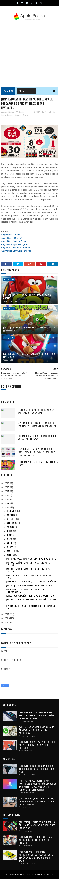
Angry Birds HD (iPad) (11, 238)
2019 (7, 483)
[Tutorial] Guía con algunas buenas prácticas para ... (32, 600)
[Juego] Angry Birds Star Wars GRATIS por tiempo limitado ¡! (29, 355)
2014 (7, 503)
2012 (7, 614)
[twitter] (22, 3)
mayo (10, 538)
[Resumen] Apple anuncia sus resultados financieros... (26, 590)
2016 (7, 495)
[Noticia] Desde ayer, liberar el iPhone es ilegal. (30, 585)
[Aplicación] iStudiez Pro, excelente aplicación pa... (32, 581)
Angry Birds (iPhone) (11, 234)
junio (10, 534)
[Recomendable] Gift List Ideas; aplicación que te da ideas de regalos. (35, 839)
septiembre (13, 522)
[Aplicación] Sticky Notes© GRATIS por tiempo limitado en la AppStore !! (37, 424)
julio (10, 530)
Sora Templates (20, 875)
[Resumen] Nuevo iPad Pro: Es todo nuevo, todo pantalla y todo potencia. (37, 744)
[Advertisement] (29, 53)
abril (10, 543)
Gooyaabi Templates (45, 875)
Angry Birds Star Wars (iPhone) (16, 247)
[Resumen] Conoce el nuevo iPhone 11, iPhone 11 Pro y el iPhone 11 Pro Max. (37, 768)
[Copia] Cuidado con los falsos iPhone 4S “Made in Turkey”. (38, 437)
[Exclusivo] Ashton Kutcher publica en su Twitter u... (31, 576)
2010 (7, 622)
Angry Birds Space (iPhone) (14, 241)
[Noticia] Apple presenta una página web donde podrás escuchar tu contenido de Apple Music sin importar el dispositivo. (37, 785)
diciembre (12, 510)
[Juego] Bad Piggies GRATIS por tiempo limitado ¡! (29, 327)
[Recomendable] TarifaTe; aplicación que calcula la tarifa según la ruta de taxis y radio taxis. (36, 856)
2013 (7, 507)
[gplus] (41, 3)
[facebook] (17, 3)
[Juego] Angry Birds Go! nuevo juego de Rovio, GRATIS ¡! (27, 297)
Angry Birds (50, 112)
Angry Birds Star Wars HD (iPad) (16, 251)
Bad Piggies (9, 308)
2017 (7, 491)
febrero (11, 551)
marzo (10, 547)
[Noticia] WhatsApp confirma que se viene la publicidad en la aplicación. (36, 730)
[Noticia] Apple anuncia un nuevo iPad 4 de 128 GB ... (31, 558)
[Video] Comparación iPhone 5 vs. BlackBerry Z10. (30, 595)
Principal (8, 91)
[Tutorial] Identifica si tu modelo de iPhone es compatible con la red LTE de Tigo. (37, 825)
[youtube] (31, 3)
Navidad (18, 115)
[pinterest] (36, 3)
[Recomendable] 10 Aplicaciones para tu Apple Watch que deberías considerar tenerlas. (36, 715)
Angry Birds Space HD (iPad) (15, 244)
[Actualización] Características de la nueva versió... (28, 564)
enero (10, 555)
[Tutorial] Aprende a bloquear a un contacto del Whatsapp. (36, 411)
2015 (7, 499)
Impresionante (7, 115)
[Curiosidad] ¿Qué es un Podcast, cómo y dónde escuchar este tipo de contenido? (36, 801)
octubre (11, 518)
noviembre (12, 514)
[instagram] (27, 3)
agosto (11, 526)
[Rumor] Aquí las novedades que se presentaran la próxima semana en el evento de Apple (37, 452)
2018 (7, 487)
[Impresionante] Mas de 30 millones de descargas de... (30, 607)
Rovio (25, 115)
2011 (7, 618)
